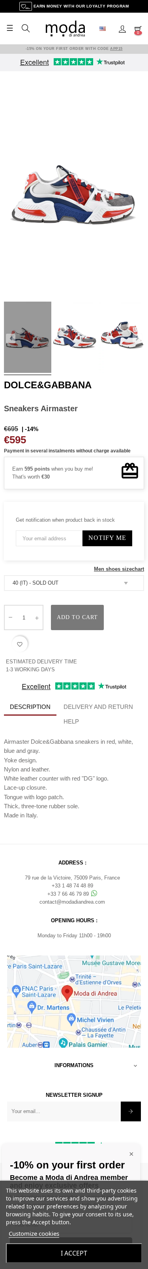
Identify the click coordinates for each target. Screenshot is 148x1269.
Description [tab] (30, 706)
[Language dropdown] (106, 28)
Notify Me (107, 537)
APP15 (116, 49)
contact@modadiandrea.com (72, 902)
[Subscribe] (131, 1111)
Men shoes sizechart (119, 569)
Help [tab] (71, 721)
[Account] (122, 28)
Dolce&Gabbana (48, 385)
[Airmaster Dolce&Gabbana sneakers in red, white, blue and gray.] (27, 338)
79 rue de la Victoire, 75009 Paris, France (72, 878)
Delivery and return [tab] (98, 706)
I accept (74, 1253)
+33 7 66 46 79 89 (68, 894)
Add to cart (77, 617)
